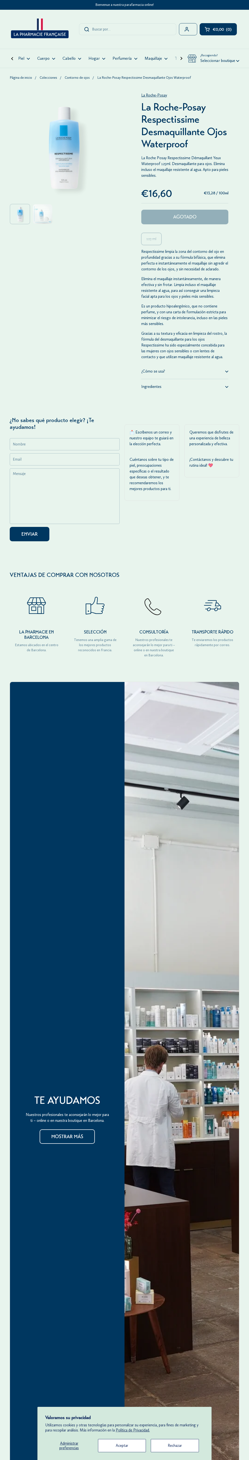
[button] (213, 58)
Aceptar (122, 1445)
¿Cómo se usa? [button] (153, 371)
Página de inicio (21, 78)
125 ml (151, 239)
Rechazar (175, 1445)
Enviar (29, 534)
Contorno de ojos (77, 78)
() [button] (225, 30)
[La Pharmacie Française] (39, 29)
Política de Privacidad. (133, 1430)
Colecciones (48, 78)
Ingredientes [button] (151, 386)
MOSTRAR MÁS (67, 1137)
